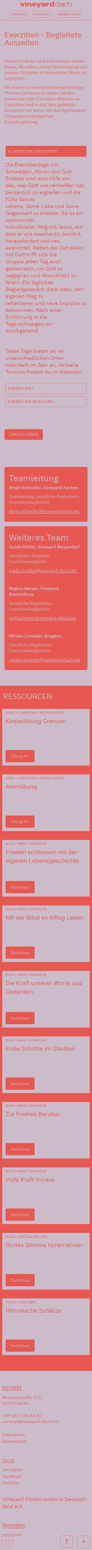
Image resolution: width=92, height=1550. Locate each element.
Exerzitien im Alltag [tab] (30, 401)
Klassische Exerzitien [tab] (32, 151)
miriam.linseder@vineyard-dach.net (44, 660)
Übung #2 (20, 821)
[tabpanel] (46, 270)
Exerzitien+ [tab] (21, 388)
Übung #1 (20, 756)
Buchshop (20, 887)
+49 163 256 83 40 (22, 1416)
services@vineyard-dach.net (30, 1421)
